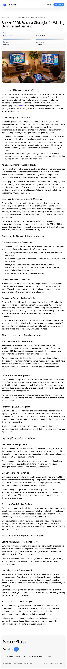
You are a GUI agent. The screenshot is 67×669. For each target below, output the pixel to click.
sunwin (21, 106)
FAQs (24, 656)
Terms (57, 663)
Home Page (8, 656)
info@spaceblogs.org (37, 656)
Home (3, 17)
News (8, 17)
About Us (44, 663)
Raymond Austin (8, 36)
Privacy (51, 663)
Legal (61, 663)
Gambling (13, 17)
